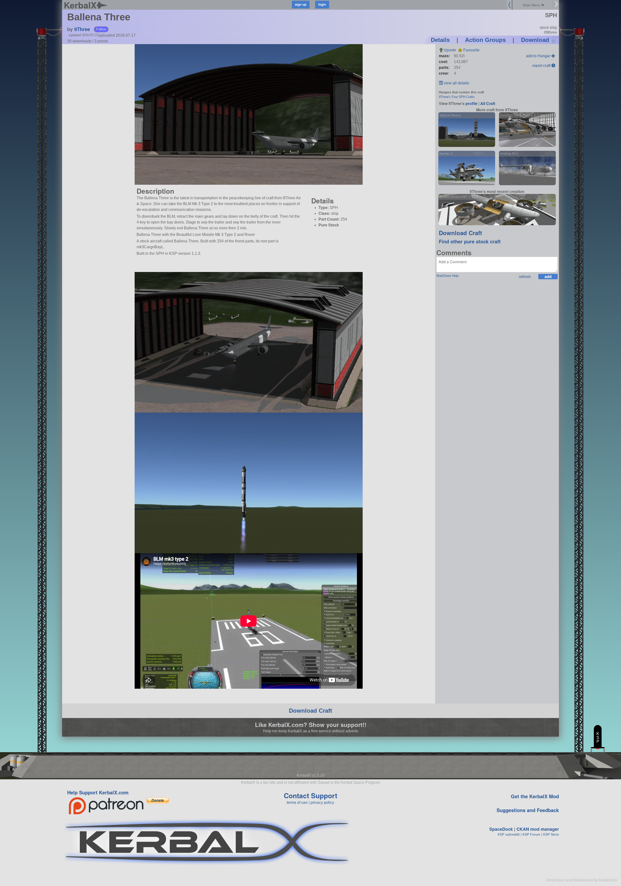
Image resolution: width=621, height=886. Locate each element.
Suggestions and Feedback (528, 810)
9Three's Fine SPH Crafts (457, 97)
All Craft (487, 103)
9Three (82, 28)
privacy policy (322, 802)
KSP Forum (531, 834)
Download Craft (460, 233)
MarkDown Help (447, 276)
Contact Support (310, 795)
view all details (456, 83)
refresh (525, 277)
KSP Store (551, 834)
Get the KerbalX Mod (535, 796)
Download (535, 40)
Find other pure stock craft (470, 241)
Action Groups (485, 40)
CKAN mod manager (537, 829)
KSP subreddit (509, 834)
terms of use (297, 802)
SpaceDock (501, 829)
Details (440, 40)
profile (471, 103)
